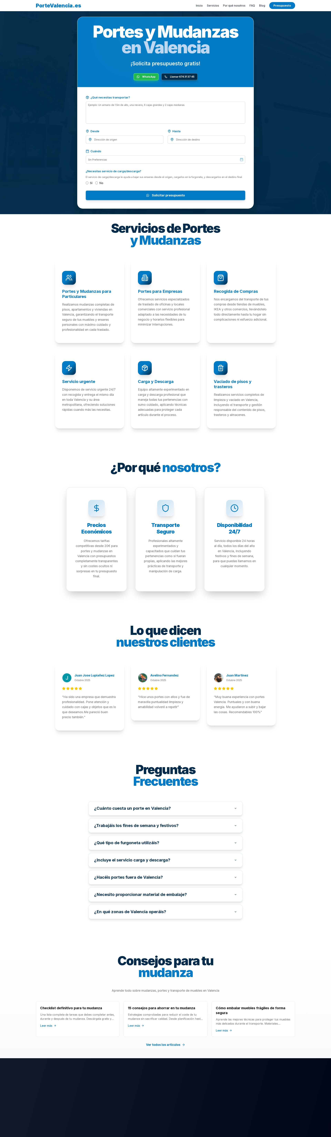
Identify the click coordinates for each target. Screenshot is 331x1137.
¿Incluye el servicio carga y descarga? (132, 859)
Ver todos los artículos (163, 1044)
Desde (95, 131)
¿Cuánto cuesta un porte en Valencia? (132, 808)
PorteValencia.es (58, 5)
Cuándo (96, 151)
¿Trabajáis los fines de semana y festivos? (136, 825)
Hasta (176, 131)
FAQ (252, 5)
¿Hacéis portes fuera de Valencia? (128, 877)
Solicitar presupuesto (168, 195)
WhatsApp (149, 76)
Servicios (213, 5)
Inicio (199, 5)
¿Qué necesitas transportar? (110, 97)
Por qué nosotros (234, 5)
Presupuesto (282, 5)
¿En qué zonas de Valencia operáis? (130, 911)
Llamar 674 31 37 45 (182, 76)
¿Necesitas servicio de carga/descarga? (113, 171)
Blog (262, 5)
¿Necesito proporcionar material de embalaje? (140, 894)
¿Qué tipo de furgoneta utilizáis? (126, 842)
